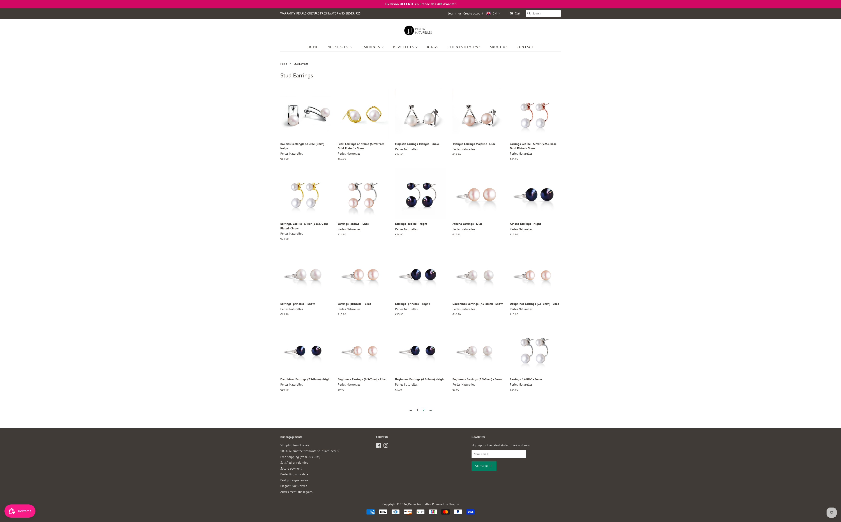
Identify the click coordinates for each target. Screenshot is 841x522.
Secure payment (291, 468)
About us (499, 47)
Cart (517, 13)
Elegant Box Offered (293, 486)
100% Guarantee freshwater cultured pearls (309, 451)
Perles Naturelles (419, 504)
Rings (433, 47)
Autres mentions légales (296, 492)
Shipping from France (294, 445)
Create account (473, 13)
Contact (525, 47)
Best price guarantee (294, 480)
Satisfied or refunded (294, 463)
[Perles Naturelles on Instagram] (385, 446)
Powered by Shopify (445, 504)
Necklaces (338, 47)
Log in (452, 13)
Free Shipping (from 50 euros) (300, 457)
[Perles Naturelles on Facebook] (378, 446)
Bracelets (404, 47)
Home (312, 47)
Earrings (372, 47)
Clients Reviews (464, 47)
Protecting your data (294, 474)
